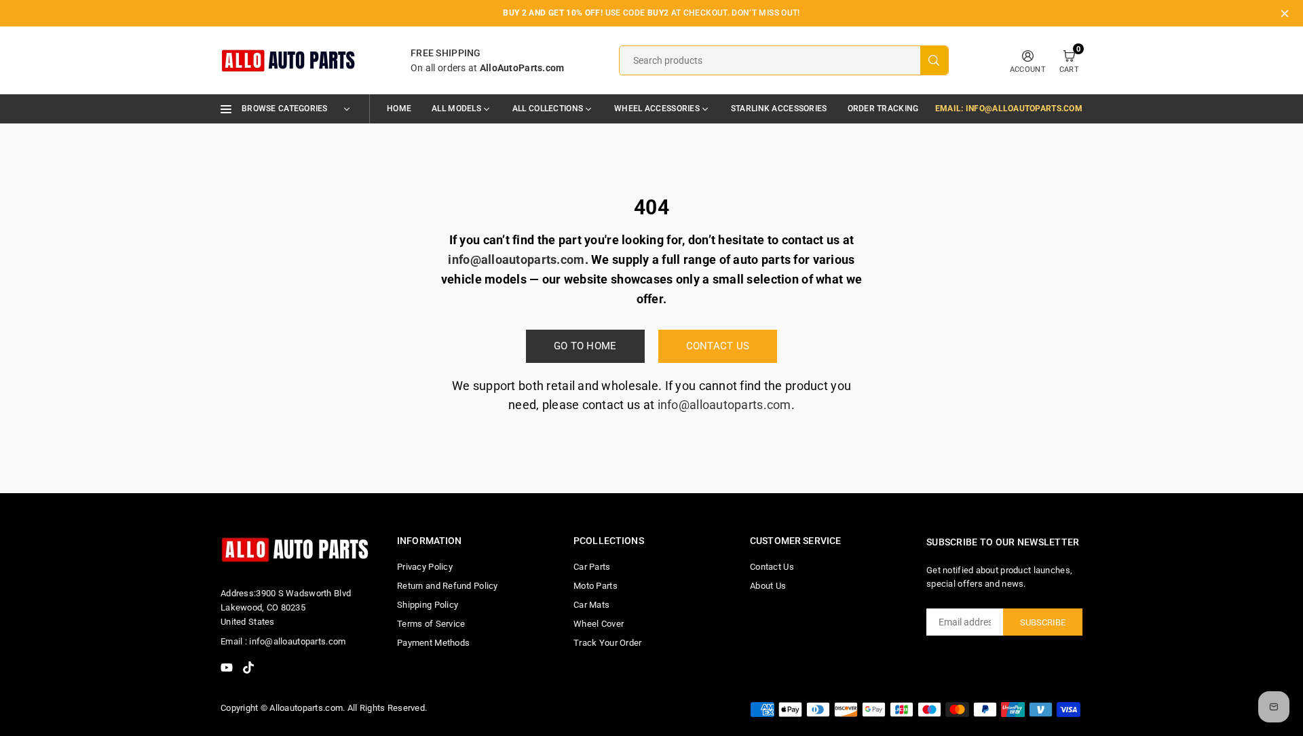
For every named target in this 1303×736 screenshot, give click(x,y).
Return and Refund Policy (447, 586)
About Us (768, 586)
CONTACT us (718, 346)
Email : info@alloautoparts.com (283, 641)
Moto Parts (595, 586)
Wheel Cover (598, 624)
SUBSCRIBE (1042, 622)
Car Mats (591, 605)
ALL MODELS (456, 108)
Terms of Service (431, 624)
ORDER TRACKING (883, 108)
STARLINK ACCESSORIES (779, 108)
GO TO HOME (585, 346)
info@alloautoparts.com (724, 405)
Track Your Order (607, 643)
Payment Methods (433, 643)
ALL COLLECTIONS (547, 108)
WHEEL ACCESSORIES (657, 108)
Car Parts (592, 567)
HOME (399, 108)
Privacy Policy (425, 567)
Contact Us (772, 567)
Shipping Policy (427, 605)
